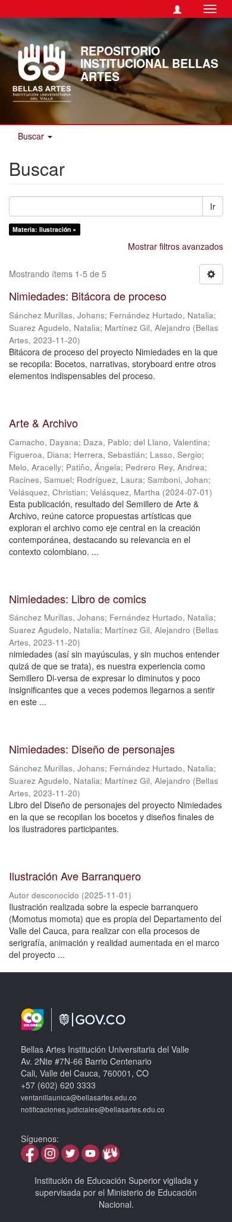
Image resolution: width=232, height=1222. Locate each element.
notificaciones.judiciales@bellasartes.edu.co (93, 1109)
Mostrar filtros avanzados (175, 246)
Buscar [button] (32, 136)
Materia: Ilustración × (44, 229)
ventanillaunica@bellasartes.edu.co (79, 1097)
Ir (212, 206)
